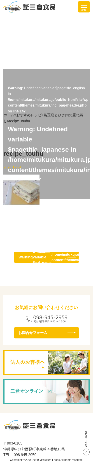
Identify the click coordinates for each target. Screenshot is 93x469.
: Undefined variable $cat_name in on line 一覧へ (49, 257)
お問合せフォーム (33, 333)
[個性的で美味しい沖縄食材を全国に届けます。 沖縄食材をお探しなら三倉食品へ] (29, 6)
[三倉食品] (29, 428)
